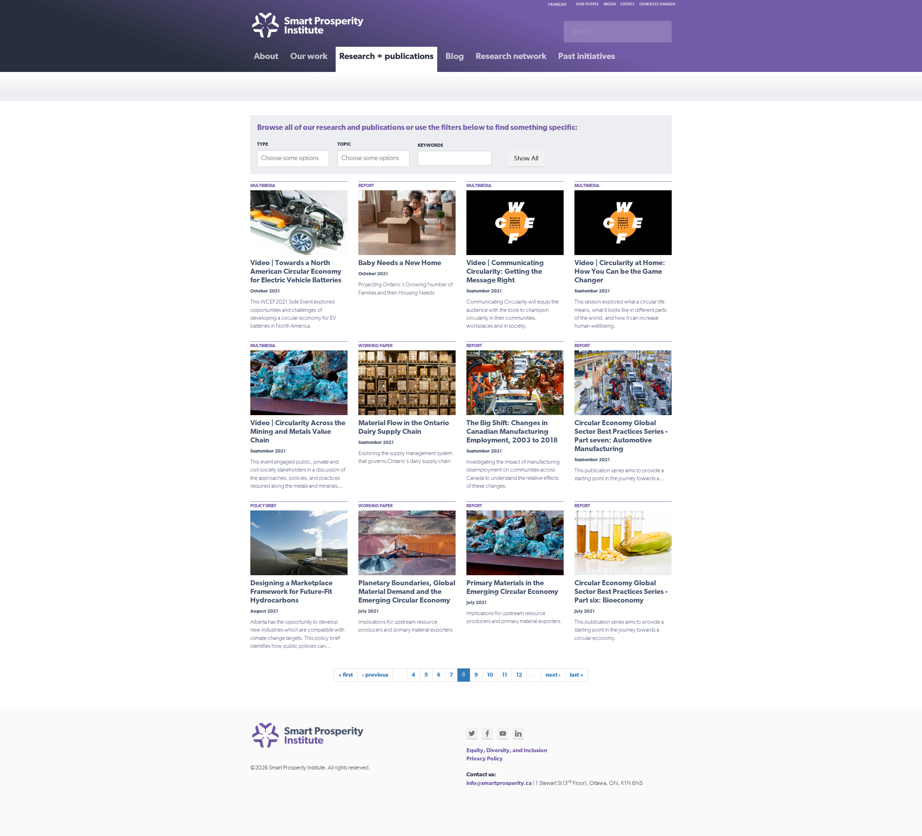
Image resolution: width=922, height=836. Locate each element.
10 (490, 675)
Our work (308, 56)
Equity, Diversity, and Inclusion (506, 750)
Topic (344, 144)
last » (576, 675)
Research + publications (386, 56)
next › (553, 675)
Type (262, 144)
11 (504, 675)
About (266, 56)
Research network (511, 56)
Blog (455, 56)
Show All (526, 158)
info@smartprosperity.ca (499, 783)
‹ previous (375, 675)
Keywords (430, 145)
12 (519, 675)
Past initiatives (586, 56)
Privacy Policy (484, 759)
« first (346, 675)
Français (557, 4)
